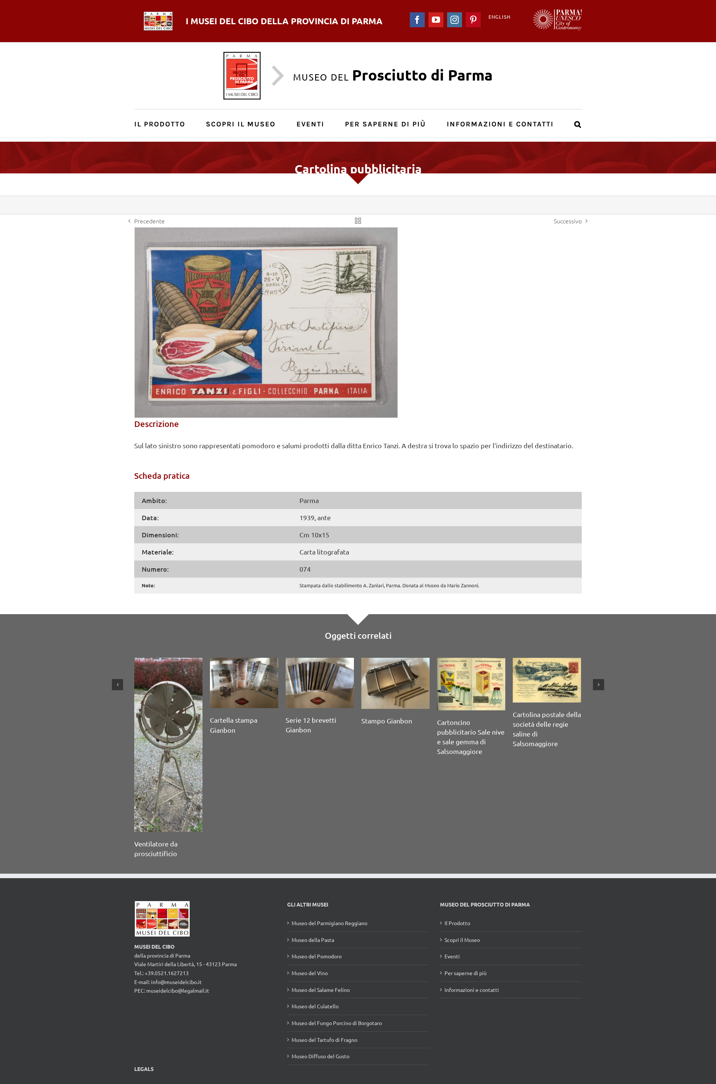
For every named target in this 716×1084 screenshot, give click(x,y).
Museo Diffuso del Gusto (320, 1056)
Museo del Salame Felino (321, 989)
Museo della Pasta (313, 939)
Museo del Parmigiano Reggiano (329, 923)
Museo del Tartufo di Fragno (324, 1039)
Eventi (452, 956)
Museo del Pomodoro (317, 956)
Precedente (149, 221)
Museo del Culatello (315, 1006)
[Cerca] (578, 124)
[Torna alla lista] (358, 220)
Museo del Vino (310, 973)
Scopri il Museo (462, 939)
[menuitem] (164, 124)
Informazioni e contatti (472, 989)
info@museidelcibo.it (176, 981)
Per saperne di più (466, 973)
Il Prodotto (457, 923)
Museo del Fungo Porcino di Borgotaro (337, 1022)
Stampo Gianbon (386, 721)
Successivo (568, 221)
